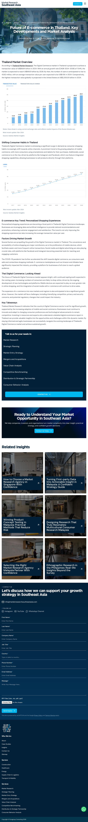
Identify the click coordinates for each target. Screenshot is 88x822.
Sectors (5, 760)
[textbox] (44, 688)
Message (5, 681)
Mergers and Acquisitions (10, 799)
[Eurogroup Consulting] (11, 4)
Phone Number (7, 663)
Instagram (9, 611)
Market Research (7, 788)
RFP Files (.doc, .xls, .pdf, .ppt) (12, 698)
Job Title (5, 644)
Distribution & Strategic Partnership (14, 809)
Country (5, 654)
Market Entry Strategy (9, 795)
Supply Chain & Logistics (10, 775)
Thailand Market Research (22, 65)
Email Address (7, 672)
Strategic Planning (8, 792)
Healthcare (5, 768)
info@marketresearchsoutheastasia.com (21, 602)
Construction (6, 765)
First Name (6, 617)
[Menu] (85, 3)
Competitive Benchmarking (11, 806)
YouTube (20, 611)
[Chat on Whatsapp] (83, 809)
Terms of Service (50, 715)
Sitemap (4, 754)
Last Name (6, 626)
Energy (4, 771)
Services (5, 784)
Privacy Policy (38, 715)
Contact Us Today (42, 431)
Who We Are (6, 736)
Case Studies (6, 744)
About (4, 741)
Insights (8, 23)
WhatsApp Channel (36, 611)
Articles (16, 23)
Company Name (8, 635)
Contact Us (77, 4)
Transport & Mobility (9, 778)
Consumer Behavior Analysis (11, 812)
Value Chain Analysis (9, 802)
